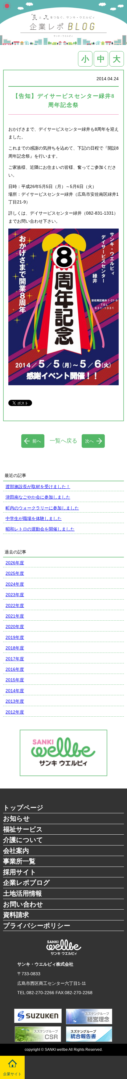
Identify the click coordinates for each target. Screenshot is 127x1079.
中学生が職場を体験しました (34, 518)
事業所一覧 (19, 861)
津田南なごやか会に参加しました (38, 497)
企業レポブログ (26, 882)
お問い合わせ (23, 904)
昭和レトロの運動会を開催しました (40, 528)
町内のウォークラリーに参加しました (42, 507)
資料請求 (16, 914)
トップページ (23, 807)
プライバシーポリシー (36, 925)
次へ (89, 441)
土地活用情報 (22, 893)
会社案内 (16, 850)
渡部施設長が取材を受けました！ (38, 486)
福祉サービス (23, 829)
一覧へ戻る (63, 441)
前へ (36, 441)
